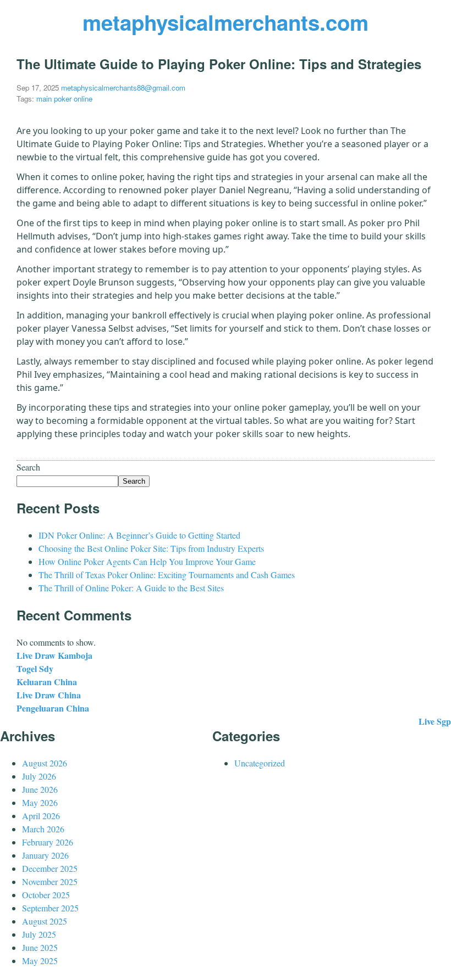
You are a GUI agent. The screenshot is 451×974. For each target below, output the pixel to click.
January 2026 (45, 855)
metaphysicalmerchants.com (225, 22)
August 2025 (44, 921)
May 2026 (40, 802)
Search (28, 467)
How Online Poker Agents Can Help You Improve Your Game (147, 561)
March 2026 (43, 829)
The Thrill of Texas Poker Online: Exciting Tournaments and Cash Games (166, 574)
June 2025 (40, 947)
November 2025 (50, 881)
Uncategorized (259, 763)
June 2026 (40, 789)
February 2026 (47, 842)
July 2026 (39, 776)
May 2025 (40, 960)
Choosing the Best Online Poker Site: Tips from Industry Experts (151, 548)
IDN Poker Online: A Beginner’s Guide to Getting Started (139, 535)
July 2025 (39, 934)
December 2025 (50, 868)
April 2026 (41, 815)
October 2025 (46, 894)
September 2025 (50, 908)
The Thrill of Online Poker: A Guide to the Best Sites (131, 588)
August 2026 (44, 763)
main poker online (64, 98)
